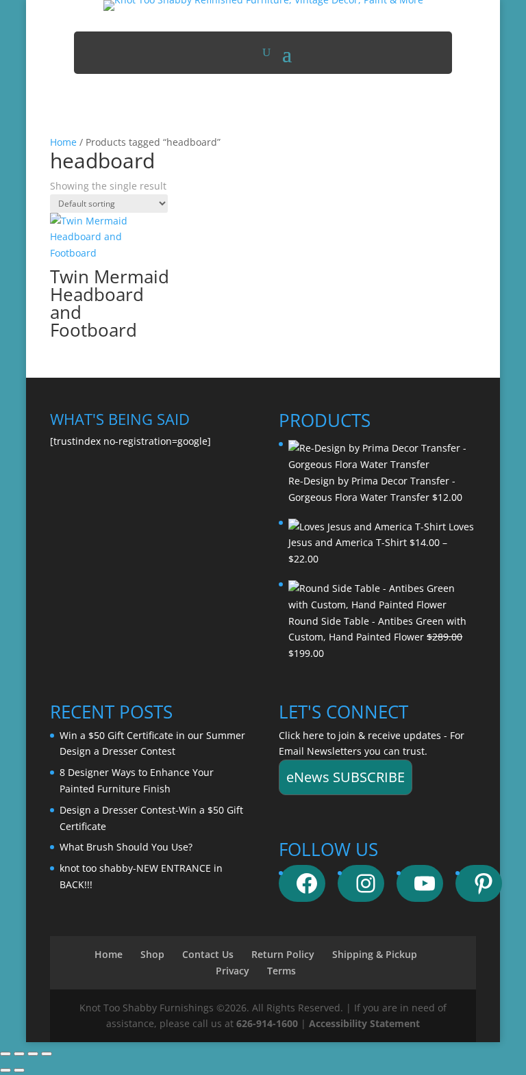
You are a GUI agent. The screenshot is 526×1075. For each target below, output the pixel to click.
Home (63, 141)
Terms (281, 970)
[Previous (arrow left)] (5, 1070)
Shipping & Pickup (374, 954)
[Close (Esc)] (46, 1054)
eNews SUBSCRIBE (345, 777)
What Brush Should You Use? (126, 846)
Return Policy (282, 954)
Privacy (232, 970)
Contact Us (208, 954)
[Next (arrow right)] (19, 1070)
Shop (152, 954)
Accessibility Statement (364, 1023)
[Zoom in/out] (5, 1054)
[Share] (32, 1054)
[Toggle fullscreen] (19, 1054)
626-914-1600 (267, 1023)
